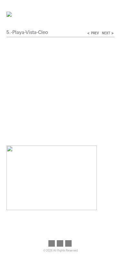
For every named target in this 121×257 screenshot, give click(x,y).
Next (106, 33)
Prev (95, 33)
